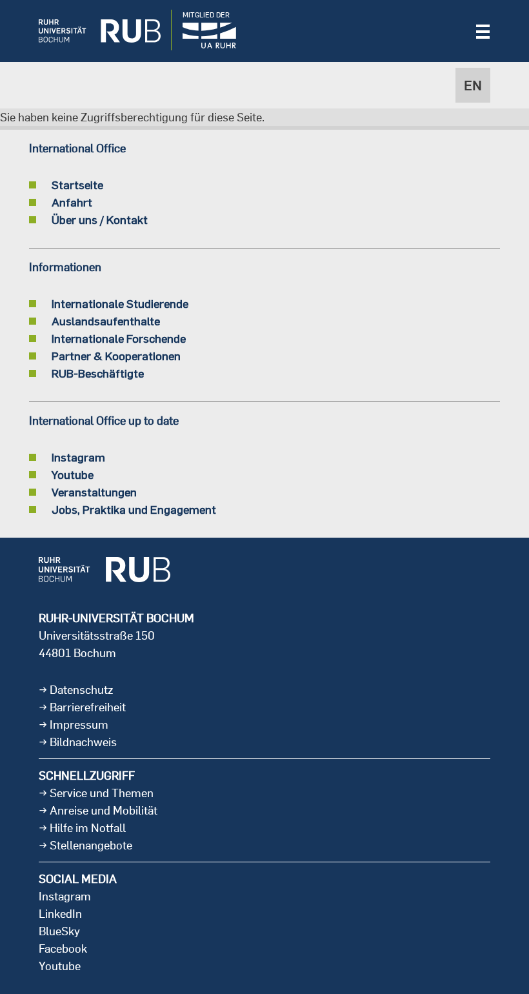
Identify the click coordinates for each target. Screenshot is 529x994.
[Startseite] (90, 31)
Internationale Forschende (119, 338)
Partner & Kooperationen (116, 356)
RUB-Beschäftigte (98, 373)
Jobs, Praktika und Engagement (134, 509)
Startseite (77, 185)
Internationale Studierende (120, 303)
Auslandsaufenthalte (106, 321)
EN (473, 85)
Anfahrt (72, 202)
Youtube (73, 474)
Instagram (78, 457)
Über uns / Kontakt (100, 219)
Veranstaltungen (94, 492)
